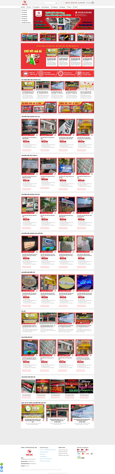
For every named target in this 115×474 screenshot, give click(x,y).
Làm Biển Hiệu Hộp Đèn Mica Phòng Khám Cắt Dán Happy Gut (84, 255)
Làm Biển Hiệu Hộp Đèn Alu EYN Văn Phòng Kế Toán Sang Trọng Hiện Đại (66, 255)
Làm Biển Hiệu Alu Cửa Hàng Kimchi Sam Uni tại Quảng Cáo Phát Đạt (84, 138)
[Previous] (46, 57)
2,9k (83, 449)
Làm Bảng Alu (37, 7)
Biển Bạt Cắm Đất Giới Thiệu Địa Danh (48, 216)
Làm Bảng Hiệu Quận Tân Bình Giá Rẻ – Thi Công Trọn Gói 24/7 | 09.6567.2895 (75, 59)
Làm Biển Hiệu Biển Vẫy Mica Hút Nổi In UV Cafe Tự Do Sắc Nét (66, 294)
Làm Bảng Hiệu (46, 7)
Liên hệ (76, 7)
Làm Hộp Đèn (24, 12)
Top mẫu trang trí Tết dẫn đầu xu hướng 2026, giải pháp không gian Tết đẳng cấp (86, 92)
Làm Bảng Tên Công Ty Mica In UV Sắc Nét (66, 177)
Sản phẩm (23, 7)
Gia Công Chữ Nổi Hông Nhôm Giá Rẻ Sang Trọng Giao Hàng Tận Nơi (57, 326)
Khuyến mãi (26, 141)
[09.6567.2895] (1, 464)
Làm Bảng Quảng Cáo (44, 451)
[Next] (93, 57)
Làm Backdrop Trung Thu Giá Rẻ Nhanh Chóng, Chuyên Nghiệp (50, 420)
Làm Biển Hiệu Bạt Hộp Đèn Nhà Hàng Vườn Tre (66, 216)
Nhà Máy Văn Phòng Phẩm (45, 460)
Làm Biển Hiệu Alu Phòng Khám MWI (47, 138)
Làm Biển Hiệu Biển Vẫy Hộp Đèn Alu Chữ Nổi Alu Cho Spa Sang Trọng (29, 294)
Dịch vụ (69, 7)
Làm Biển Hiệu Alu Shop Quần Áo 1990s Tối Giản (29, 138)
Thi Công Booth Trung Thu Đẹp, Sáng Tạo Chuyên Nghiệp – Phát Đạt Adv (25, 420)
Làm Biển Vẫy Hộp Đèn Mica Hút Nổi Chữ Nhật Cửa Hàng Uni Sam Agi (48, 294)
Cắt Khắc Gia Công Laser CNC (46, 458)
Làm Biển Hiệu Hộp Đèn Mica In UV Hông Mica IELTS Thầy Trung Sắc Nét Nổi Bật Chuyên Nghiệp (29, 255)
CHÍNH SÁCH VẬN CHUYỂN (63, 455)
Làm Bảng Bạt (62, 7)
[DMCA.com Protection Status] (80, 457)
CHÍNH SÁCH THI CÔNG (62, 453)
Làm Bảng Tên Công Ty (26, 22)
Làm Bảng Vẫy (24, 16)
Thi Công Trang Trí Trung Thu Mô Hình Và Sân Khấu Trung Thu (39, 326)
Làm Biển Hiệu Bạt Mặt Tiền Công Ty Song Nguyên (84, 216)
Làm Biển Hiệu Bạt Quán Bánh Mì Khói (29, 216)
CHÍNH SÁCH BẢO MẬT (62, 451)
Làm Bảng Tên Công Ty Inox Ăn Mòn (84, 177)
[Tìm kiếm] (56, 3)
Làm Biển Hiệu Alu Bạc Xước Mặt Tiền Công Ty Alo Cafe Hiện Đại (66, 138)
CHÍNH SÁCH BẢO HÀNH (63, 449)
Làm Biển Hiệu (42, 454)
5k (79, 449)
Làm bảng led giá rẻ (26, 395)
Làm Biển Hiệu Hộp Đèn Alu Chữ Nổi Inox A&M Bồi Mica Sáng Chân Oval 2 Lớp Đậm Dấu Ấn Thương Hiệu (48, 255)
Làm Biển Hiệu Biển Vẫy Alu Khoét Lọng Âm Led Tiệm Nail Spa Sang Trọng (84, 294)
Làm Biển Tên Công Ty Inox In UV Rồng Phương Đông (29, 177)
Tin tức (29, 7)
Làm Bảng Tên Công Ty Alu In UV (48, 176)
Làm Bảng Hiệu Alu (43, 456)
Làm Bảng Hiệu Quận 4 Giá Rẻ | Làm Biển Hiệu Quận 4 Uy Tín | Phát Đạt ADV (51, 59)
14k (88, 449)
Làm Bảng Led (55, 7)
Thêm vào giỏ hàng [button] (26, 150)
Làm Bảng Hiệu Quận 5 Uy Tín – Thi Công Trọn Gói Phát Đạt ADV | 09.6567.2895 (64, 59)
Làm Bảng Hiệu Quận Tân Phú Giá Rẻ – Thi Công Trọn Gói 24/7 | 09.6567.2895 (87, 59)
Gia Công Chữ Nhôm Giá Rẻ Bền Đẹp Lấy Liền (75, 326)
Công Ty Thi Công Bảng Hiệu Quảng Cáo (48, 449)
